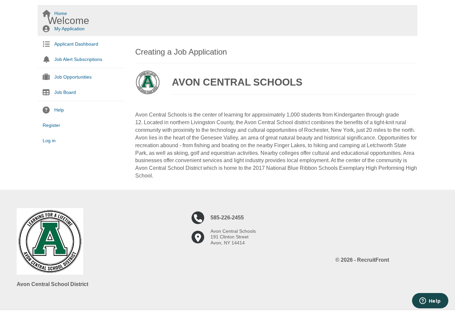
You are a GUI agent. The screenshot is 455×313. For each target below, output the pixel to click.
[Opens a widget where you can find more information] (430, 301)
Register (51, 125)
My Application (69, 28)
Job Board (65, 92)
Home (60, 13)
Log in (49, 140)
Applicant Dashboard (76, 44)
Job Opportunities (73, 77)
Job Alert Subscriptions (78, 59)
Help (59, 110)
